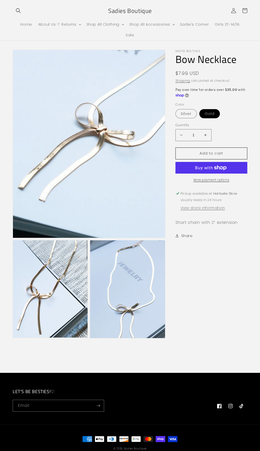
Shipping (182, 80)
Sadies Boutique (135, 448)
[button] (18, 10)
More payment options (211, 180)
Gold (210, 113)
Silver (186, 113)
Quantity (182, 125)
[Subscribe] (98, 406)
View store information (203, 207)
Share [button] (187, 235)
